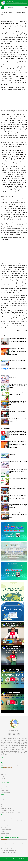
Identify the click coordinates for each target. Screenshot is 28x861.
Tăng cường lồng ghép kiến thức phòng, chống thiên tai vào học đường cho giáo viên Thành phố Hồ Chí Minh (18, 420)
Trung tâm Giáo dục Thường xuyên (8, 841)
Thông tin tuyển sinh (5, 786)
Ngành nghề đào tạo (5, 790)
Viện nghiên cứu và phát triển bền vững (8, 852)
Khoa (2, 814)
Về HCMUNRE (3, 774)
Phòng (2, 794)
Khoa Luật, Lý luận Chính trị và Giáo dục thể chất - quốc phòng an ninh (13, 821)
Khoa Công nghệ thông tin (6, 835)
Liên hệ (2, 780)
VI (25, 7)
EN (26, 7)
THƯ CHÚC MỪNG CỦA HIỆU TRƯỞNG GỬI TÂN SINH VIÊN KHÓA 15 (17, 361)
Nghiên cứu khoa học (5, 788)
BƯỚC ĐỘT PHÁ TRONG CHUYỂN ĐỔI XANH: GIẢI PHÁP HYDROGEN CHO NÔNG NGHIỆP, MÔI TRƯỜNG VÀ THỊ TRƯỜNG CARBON (17, 411)
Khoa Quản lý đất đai (5, 833)
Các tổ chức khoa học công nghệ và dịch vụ (11, 837)
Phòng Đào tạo (4, 804)
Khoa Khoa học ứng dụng (6, 829)
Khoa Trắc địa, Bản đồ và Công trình (8, 825)
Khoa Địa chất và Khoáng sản (6, 818)
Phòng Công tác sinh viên (6, 806)
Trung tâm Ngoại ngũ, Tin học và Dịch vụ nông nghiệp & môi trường (12, 844)
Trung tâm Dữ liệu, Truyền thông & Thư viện (9, 850)
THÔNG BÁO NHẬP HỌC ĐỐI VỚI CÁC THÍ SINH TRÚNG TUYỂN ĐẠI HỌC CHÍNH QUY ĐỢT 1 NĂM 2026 (18, 386)
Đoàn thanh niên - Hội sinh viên (7, 808)
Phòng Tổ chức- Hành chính (6, 799)
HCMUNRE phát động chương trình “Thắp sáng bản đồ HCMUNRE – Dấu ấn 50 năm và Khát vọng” (17, 403)
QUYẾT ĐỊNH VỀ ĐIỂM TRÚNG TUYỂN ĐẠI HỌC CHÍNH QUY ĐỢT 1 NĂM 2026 (18, 393)
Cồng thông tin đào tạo (5, 792)
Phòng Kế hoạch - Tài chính (6, 801)
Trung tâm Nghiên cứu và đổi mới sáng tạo (9, 848)
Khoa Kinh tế (3, 831)
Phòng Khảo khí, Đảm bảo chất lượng (8, 810)
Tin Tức (2, 776)
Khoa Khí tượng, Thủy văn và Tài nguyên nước (10, 827)
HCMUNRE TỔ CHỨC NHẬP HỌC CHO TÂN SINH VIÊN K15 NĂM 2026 (18, 376)
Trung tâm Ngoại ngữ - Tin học (7, 846)
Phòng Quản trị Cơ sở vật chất (6, 802)
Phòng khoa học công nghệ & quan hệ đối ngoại (10, 812)
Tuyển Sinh (3, 778)
